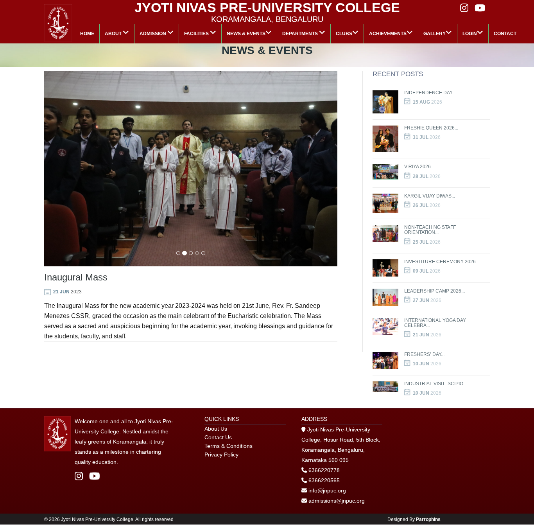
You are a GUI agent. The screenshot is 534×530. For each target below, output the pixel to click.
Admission (153, 33)
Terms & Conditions (228, 446)
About (114, 33)
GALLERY (434, 33)
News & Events (246, 33)
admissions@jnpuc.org (336, 501)
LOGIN (469, 33)
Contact (505, 33)
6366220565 (324, 480)
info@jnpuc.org (326, 490)
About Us (215, 429)
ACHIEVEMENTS (388, 33)
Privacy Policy (221, 454)
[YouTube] (94, 476)
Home (87, 33)
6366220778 (324, 470)
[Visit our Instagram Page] (464, 8)
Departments (300, 33)
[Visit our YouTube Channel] (480, 8)
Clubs (344, 33)
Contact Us (218, 437)
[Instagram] (80, 476)
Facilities (197, 33)
